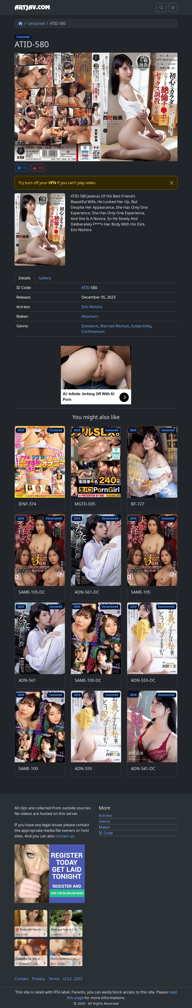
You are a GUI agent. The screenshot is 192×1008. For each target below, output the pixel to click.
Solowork (89, 326)
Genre (104, 821)
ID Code (106, 833)
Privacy (38, 978)
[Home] (20, 23)
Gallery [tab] (45, 278)
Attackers (89, 316)
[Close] (171, 182)
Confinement (93, 331)
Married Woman (114, 326)
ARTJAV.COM (32, 7)
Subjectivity (141, 326)
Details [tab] (24, 278)
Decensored (54, 518)
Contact (21, 978)
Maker (104, 827)
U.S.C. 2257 (72, 978)
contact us (64, 836)
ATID (85, 287)
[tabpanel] (96, 311)
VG (25, 167)
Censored (36, 23)
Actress (105, 815)
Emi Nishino (92, 306)
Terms (53, 978)
